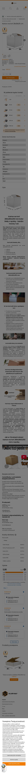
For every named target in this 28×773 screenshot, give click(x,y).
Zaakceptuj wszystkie (14, 763)
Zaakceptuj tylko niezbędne (14, 755)
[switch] (3, 771)
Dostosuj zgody (14, 759)
